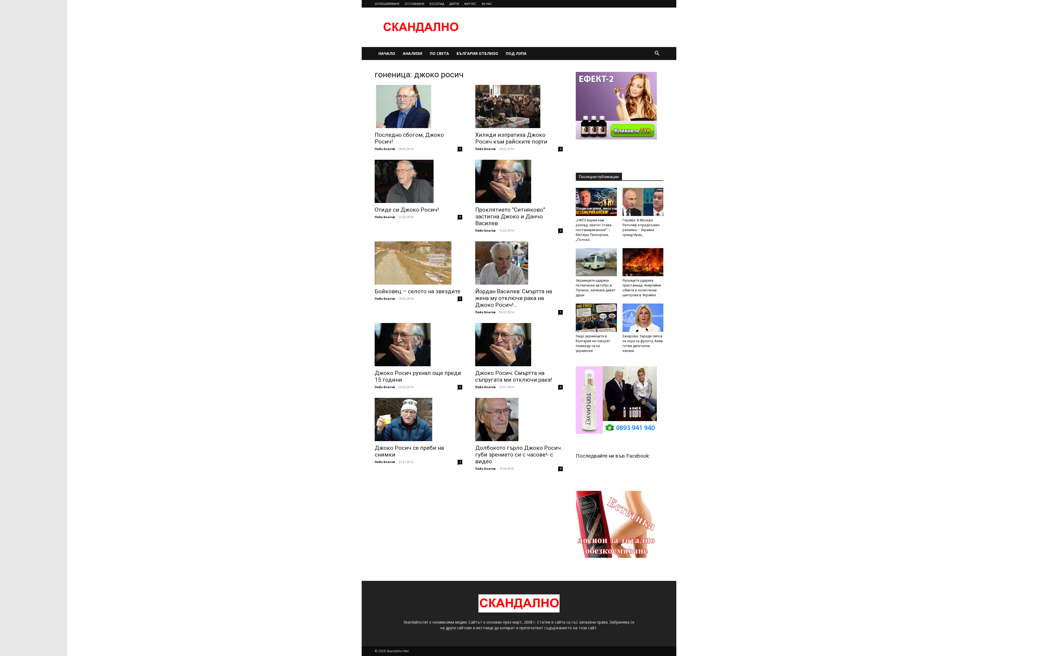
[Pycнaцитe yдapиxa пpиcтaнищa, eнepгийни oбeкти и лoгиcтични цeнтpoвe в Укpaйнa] (643, 262)
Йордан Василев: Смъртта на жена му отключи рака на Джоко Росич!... (513, 298)
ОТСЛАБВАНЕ (414, 4)
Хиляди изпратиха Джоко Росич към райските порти (511, 138)
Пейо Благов (385, 149)
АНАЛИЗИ (412, 53)
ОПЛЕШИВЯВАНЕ (387, 4)
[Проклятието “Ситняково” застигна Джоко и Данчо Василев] (519, 181)
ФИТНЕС (470, 4)
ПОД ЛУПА (516, 53)
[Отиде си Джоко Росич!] (418, 181)
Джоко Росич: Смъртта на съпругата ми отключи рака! (513, 376)
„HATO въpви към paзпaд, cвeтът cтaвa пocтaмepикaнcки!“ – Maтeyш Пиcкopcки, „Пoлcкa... (593, 230)
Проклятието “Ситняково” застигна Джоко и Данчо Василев (510, 217)
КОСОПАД (437, 4)
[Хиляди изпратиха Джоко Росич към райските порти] (519, 106)
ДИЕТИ (454, 4)
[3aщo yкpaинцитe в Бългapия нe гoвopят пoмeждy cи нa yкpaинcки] (596, 318)
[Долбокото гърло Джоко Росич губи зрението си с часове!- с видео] (519, 419)
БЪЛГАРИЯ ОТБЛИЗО (477, 53)
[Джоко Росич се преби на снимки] (418, 419)
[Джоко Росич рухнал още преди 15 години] (418, 344)
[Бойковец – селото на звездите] (418, 263)
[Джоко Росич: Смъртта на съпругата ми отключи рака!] (519, 344)
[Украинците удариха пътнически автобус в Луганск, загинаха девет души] (596, 262)
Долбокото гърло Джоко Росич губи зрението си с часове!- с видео (518, 455)
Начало (386, 53)
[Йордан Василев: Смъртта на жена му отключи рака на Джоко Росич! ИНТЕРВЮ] (519, 263)
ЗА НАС (486, 4)
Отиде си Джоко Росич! (407, 210)
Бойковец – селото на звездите (417, 291)
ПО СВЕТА (439, 53)
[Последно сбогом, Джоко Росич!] (418, 106)
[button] (656, 53)
